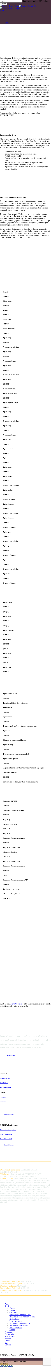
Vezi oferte (4, 1364)
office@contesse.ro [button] (5, 1087)
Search (3, 4)
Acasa (7, 1304)
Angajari (8, 1338)
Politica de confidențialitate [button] (8, 1130)
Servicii (7, 1306)
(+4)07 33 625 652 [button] (5, 1078)
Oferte (7, 1340)
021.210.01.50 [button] (4, 1083)
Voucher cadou (10, 1336)
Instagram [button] (3, 1101)
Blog (6, 1343)
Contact (8, 1345)
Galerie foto (9, 1334)
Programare (9, 1332)
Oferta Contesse (16, 1004)
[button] (2, 10)
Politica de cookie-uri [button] (6, 1134)
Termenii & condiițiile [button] (6, 1138)
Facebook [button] (3, 1097)
